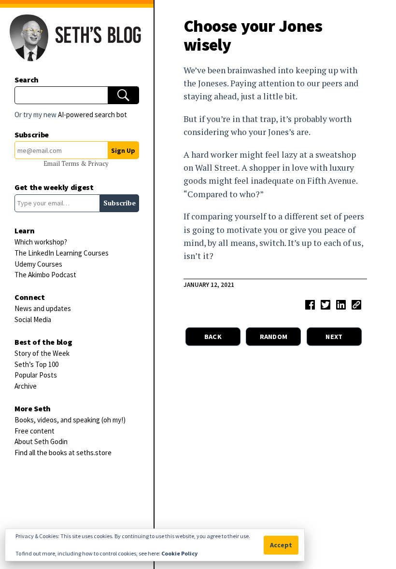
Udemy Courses (38, 264)
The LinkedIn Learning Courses (61, 252)
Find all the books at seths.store (63, 452)
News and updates (42, 308)
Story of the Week (42, 353)
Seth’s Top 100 (36, 364)
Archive (25, 386)
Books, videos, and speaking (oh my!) (70, 419)
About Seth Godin (41, 441)
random (274, 336)
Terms (71, 164)
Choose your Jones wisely (253, 35)
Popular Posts (35, 374)
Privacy (98, 164)
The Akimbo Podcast (45, 274)
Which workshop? (40, 241)
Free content (34, 430)
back (213, 336)
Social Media (32, 319)
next (333, 336)
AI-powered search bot (92, 114)
